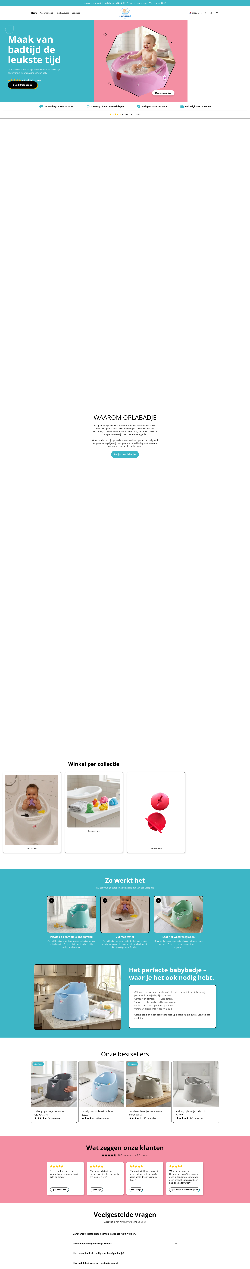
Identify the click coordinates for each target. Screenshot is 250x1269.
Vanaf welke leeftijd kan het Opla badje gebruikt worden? (125, 1234)
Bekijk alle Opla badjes (125, 454)
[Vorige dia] (35, 1084)
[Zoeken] (206, 13)
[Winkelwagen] (217, 13)
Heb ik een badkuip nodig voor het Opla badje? (125, 1253)
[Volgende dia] (73, 1084)
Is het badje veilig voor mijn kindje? (125, 1243)
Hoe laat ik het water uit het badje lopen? (125, 1263)
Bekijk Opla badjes (22, 84)
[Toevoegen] (72, 1102)
